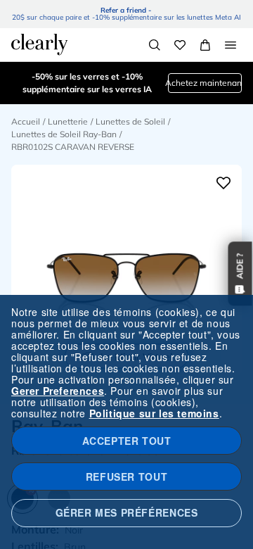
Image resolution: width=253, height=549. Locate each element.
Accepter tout (126, 441)
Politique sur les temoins (154, 413)
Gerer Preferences (57, 391)
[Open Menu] (230, 45)
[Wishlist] (180, 45)
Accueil (25, 121)
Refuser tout (126, 476)
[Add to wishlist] (223, 183)
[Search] (154, 45)
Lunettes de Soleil (130, 121)
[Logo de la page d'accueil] (39, 44)
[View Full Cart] (205, 45)
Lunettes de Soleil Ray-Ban (64, 134)
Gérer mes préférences (127, 512)
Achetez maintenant (205, 82)
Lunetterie (68, 121)
